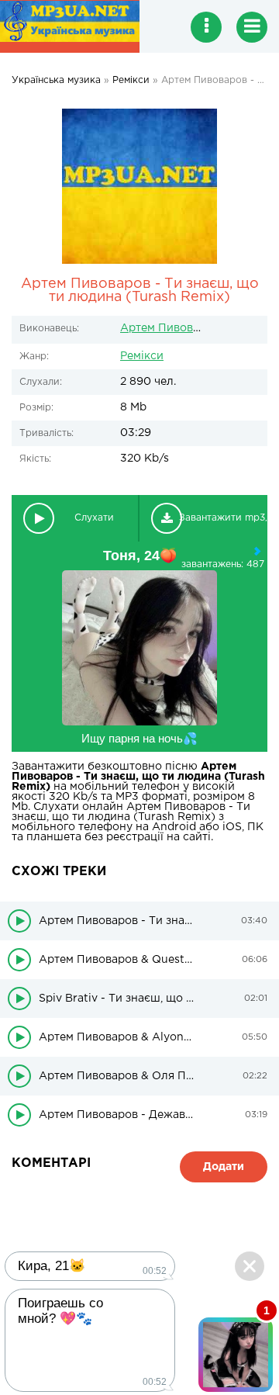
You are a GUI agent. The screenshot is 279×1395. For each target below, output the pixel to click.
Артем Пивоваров (169, 328)
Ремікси (142, 356)
